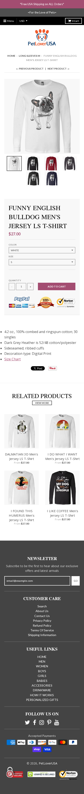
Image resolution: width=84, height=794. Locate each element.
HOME (42, 657)
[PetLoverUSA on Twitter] (27, 722)
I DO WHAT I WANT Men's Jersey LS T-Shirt (62, 456)
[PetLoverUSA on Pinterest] (49, 722)
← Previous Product (30, 68)
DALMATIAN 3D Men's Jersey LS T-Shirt (21, 456)
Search (42, 606)
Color (13, 244)
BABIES (42, 680)
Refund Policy (42, 625)
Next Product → (58, 68)
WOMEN (42, 666)
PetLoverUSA (48, 763)
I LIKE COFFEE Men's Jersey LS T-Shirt (62, 513)
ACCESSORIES (42, 685)
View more (42, 402)
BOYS (42, 671)
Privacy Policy (42, 620)
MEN (42, 661)
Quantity (15, 280)
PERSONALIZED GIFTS (42, 700)
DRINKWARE (42, 690)
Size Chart (12, 359)
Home (11, 55)
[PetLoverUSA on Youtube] (56, 722)
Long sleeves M (29, 55)
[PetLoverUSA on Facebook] (34, 722)
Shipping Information (42, 635)
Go (76, 580)
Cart (75, 20)
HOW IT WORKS (42, 695)
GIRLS (42, 676)
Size (11, 256)
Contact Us (42, 616)
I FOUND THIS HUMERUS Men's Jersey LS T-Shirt (21, 515)
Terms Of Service (42, 630)
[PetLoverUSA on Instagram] (41, 722)
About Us (42, 611)
